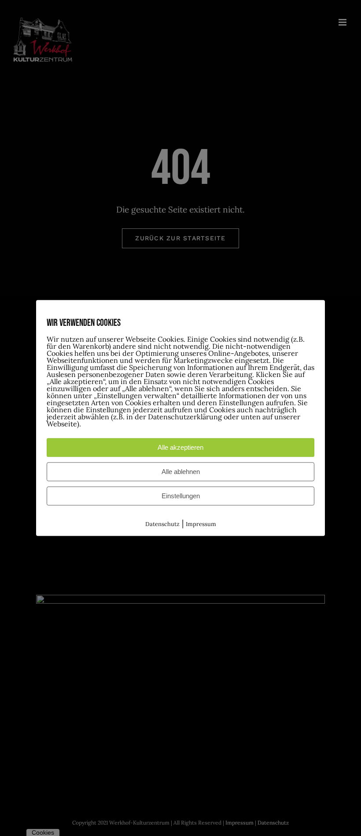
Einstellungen (181, 496)
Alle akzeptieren (180, 447)
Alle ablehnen (181, 471)
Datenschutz (162, 524)
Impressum (201, 524)
